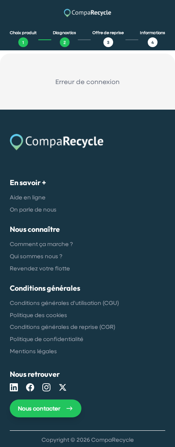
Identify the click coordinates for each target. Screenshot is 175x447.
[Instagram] (46, 387)
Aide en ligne (28, 197)
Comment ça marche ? (41, 244)
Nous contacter (39, 408)
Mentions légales (33, 351)
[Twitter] (63, 387)
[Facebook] (30, 387)
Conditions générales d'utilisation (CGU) (64, 303)
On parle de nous (33, 209)
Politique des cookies (38, 315)
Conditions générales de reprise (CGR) (62, 326)
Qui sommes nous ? (36, 256)
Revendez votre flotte (40, 268)
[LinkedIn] (14, 387)
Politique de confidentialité (46, 339)
